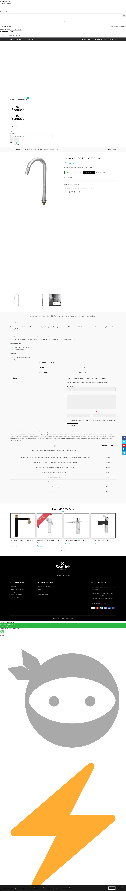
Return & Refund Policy (17, 600)
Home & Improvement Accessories (47, 592)
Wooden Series (23, 99)
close (8, 1)
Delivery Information (16, 589)
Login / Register (15, 126)
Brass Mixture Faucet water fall (74, 540)
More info (120, 888)
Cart (105, 39)
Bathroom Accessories (44, 586)
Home (84, 39)
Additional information (53, 316)
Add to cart (89, 172)
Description (35, 316)
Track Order (98, 39)
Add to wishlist (103, 172)
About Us (13, 586)
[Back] (12, 150)
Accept (112, 888)
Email (95, 412)
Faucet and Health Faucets (29, 149)
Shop (12, 100)
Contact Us (112, 39)
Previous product (109, 150)
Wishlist (13, 143)
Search (14, 140)
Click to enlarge (58, 290)
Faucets (40, 149)
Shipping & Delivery (87, 316)
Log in (63, 22)
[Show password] (124, 15)
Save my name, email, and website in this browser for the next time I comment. (92, 420)
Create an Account (16, 29)
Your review (70, 394)
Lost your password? (119, 26)
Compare (69, 177)
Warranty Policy (15, 597)
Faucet (39, 589)
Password (3, 12)
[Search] (11, 131)
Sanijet (60, 618)
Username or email (6, 3)
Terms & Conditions (16, 594)
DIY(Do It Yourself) (42, 594)
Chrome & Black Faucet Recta (100, 540)
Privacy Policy (14, 592)
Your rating (70, 386)
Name (69, 412)
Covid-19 (90, 39)
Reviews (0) (71, 316)
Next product (114, 150)
